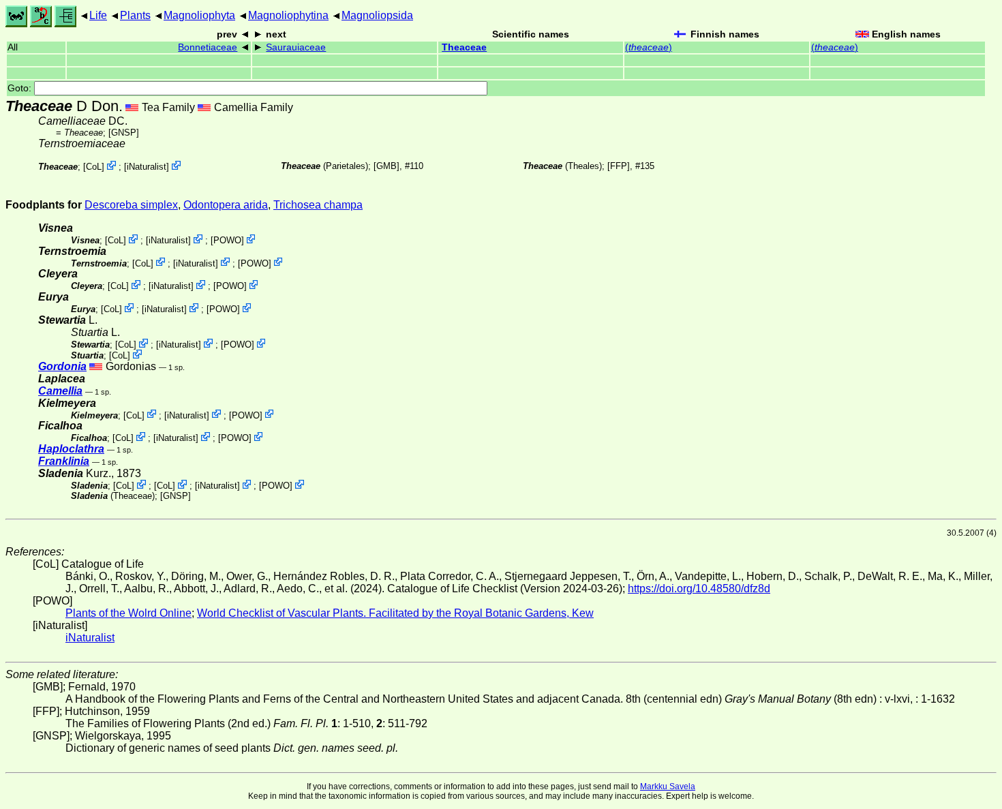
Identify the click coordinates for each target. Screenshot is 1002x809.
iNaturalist (146, 167)
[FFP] (618, 166)
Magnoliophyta (199, 15)
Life (98, 15)
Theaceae (464, 47)
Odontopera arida (225, 205)
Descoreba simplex (131, 205)
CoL (94, 167)
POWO (227, 240)
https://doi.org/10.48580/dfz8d (699, 588)
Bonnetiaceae (207, 47)
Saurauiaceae (296, 47)
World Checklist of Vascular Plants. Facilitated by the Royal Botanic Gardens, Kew (395, 613)
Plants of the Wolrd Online (128, 613)
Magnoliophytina (288, 15)
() (648, 47)
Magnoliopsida (377, 15)
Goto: (20, 88)
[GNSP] (123, 132)
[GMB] (386, 166)
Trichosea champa (318, 205)
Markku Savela (667, 786)
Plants (135, 15)
